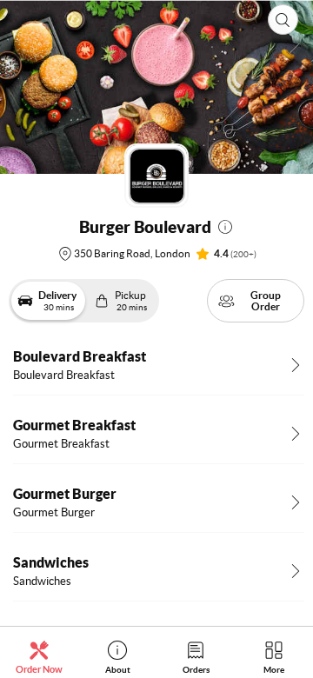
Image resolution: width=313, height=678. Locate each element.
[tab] (39, 656)
